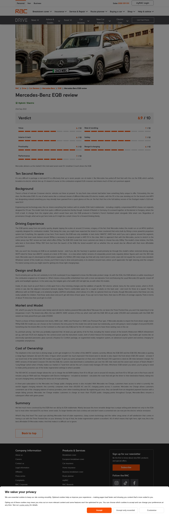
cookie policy (24, 505)
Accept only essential (125, 510)
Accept (99, 510)
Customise (151, 510)
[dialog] (84, 501)
